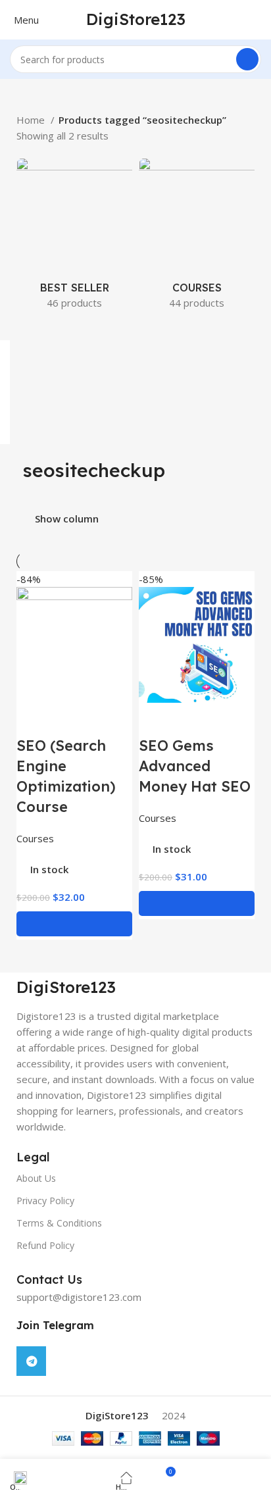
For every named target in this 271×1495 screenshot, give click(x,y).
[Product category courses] (197, 237)
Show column (67, 518)
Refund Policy (45, 1245)
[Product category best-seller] (74, 237)
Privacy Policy (45, 1200)
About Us (36, 1178)
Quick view (32, 719)
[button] (74, 923)
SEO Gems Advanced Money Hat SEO (195, 766)
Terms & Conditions (59, 1223)
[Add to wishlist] (68, 719)
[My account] (264, 19)
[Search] (247, 59)
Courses (35, 838)
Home (31, 119)
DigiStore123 (135, 19)
